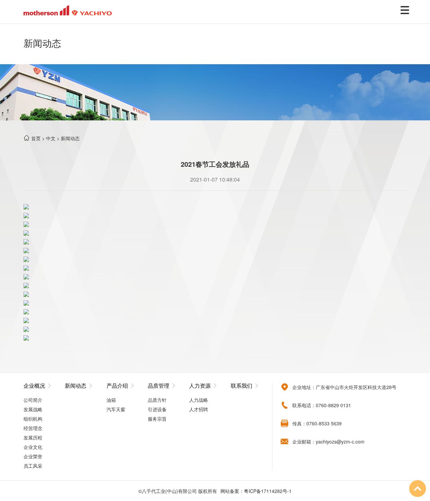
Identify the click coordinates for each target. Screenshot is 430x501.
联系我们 (241, 385)
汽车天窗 (115, 409)
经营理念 (33, 428)
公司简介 (33, 399)
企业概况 (34, 385)
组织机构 (33, 418)
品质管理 (158, 385)
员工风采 (33, 465)
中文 (50, 138)
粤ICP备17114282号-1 (268, 491)
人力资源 (200, 385)
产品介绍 (117, 385)
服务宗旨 (157, 418)
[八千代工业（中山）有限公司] (68, 9)
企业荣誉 (33, 456)
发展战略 (33, 409)
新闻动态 (70, 138)
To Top (417, 488)
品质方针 (157, 399)
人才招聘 (198, 409)
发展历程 (33, 437)
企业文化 (33, 447)
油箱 (111, 399)
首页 (36, 138)
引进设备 (157, 409)
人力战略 (198, 399)
